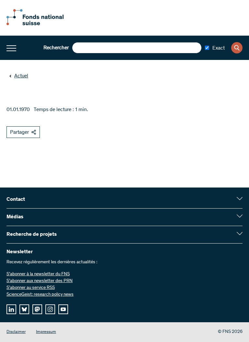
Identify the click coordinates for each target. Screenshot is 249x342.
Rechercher (56, 48)
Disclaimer (16, 332)
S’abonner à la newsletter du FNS (38, 274)
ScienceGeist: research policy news (40, 294)
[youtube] (63, 309)
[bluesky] (24, 309)
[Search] (237, 47)
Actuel (21, 76)
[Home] (42, 24)
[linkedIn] (11, 309)
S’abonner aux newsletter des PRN (39, 281)
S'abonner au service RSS (30, 288)
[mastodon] (37, 309)
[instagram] (50, 309)
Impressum (46, 332)
